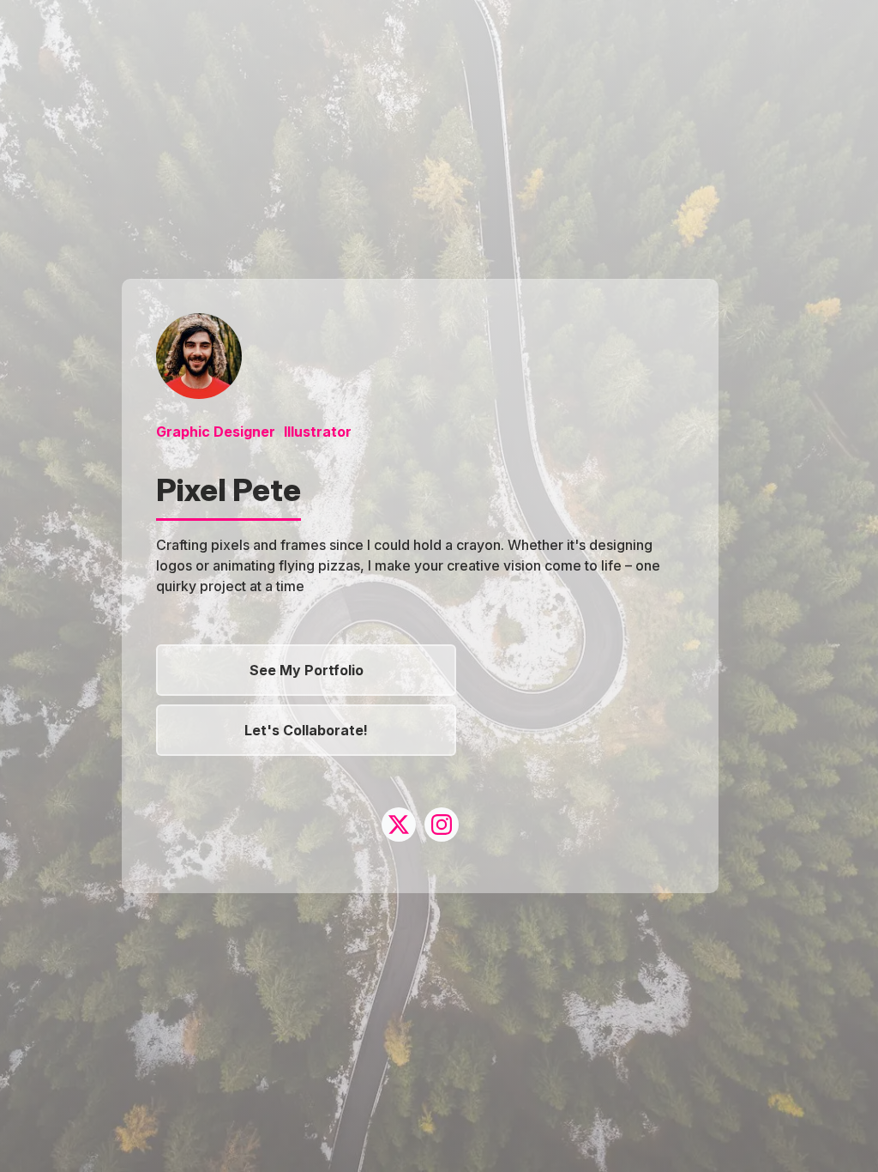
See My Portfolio (307, 670)
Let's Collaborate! (306, 730)
